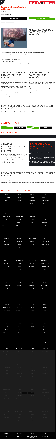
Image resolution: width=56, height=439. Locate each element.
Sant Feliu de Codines (32, 260)
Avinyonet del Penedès (45, 244)
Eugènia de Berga (32, 285)
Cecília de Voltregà (19, 235)
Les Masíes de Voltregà (6, 301)
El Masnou (32, 348)
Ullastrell (32, 307)
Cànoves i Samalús (45, 197)
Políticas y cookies (45, 436)
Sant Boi (45, 238)
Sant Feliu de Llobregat (19, 260)
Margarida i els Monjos (6, 310)
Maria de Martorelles (6, 307)
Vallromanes (32, 291)
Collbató (6, 348)
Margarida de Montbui (19, 310)
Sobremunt (32, 310)
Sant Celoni (45, 304)
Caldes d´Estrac (19, 247)
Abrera (32, 323)
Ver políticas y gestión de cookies (28, 390)
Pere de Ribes (45, 250)
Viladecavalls (6, 244)
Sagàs (19, 332)
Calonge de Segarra (6, 213)
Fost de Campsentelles (45, 266)
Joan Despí (19, 197)
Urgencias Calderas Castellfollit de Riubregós (32, 437)
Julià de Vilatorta (32, 203)
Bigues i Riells (32, 433)
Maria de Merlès (19, 316)
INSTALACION (6, 136)
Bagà (19, 209)
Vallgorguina (7, 294)
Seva (6, 313)
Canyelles (32, 197)
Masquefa (32, 279)
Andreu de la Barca (19, 225)
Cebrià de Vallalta (19, 238)
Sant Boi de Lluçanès (32, 238)
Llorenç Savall (32, 257)
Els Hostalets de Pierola (45, 348)
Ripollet (32, 222)
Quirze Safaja (6, 269)
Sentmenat (19, 338)
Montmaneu (19, 342)
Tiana (6, 282)
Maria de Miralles (6, 316)
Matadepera (19, 279)
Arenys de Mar (19, 433)
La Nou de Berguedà (6, 266)
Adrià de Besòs (45, 225)
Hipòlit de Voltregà (45, 247)
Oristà (32, 313)
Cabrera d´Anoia (19, 436)
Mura (45, 219)
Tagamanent (45, 326)
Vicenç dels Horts (32, 235)
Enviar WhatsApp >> (41, 18)
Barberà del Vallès (32, 206)
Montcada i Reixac (32, 345)
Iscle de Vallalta (32, 216)
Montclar (19, 345)
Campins (45, 209)
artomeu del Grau (6, 241)
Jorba (6, 342)
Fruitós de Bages (32, 266)
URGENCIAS (19, 136)
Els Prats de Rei (45, 279)
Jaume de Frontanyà (19, 216)
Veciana (19, 291)
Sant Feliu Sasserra (19, 250)
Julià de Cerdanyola (6, 197)
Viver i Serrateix (32, 316)
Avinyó (6, 247)
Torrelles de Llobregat (45, 335)
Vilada (32, 272)
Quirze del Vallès (19, 269)
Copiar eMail (45, 127)
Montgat (45, 342)
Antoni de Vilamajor (45, 222)
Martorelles (6, 288)
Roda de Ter (19, 222)
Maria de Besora (6, 338)
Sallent (6, 228)
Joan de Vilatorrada (6, 216)
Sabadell (19, 263)
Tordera (19, 323)
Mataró (19, 228)
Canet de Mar (19, 200)
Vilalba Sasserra (6, 291)
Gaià (32, 338)
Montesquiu (6, 345)
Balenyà (6, 209)
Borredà (6, 329)
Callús (19, 213)
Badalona (32, 244)
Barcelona (6, 194)
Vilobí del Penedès (45, 316)
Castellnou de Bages (6, 332)
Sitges (45, 310)
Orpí (19, 313)
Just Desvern (6, 260)
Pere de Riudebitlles (32, 250)
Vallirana (45, 291)
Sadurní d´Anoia (6, 235)
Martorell (19, 288)
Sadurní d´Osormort (32, 263)
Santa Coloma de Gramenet (45, 285)
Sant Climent (32, 304)
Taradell (19, 326)
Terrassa (19, 282)
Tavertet (45, 323)
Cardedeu (45, 203)
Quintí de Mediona (45, 269)
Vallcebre (19, 294)
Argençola (45, 329)
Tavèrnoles (6, 326)
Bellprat (6, 436)
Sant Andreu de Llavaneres (6, 225)
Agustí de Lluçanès (32, 225)
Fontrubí (45, 338)
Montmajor (32, 342)
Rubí (6, 222)
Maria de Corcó (19, 307)
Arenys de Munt (6, 433)
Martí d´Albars (19, 257)
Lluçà (32, 332)
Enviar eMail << (33, 127)
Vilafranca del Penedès (45, 241)
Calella (45, 213)
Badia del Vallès (32, 228)
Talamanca (32, 326)
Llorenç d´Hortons (45, 257)
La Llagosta (19, 266)
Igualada (45, 345)
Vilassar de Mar (32, 194)
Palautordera (6, 263)
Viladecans (19, 244)
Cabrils (32, 209)
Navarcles (32, 219)
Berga (45, 433)
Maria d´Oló (45, 307)
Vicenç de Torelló (45, 235)
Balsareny (45, 206)
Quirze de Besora (32, 269)
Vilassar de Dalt (45, 228)
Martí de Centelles (6, 257)
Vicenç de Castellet (32, 200)
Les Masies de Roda (19, 301)
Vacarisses (45, 294)
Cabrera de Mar (32, 241)
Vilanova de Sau (45, 288)
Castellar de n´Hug (6, 279)
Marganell (32, 288)
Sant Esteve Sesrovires (45, 260)
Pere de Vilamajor (6, 203)
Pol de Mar (6, 272)
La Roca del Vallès (6, 304)
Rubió (6, 219)
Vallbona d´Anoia (32, 294)
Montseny (19, 194)
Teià (32, 282)
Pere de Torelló (19, 203)
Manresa (19, 219)
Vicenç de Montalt (6, 238)
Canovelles (6, 200)
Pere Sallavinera (19, 272)
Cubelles (6, 323)
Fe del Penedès (45, 282)
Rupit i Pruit (45, 216)
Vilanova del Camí (19, 241)
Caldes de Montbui (7, 250)
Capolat (6, 206)
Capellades (19, 206)
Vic (45, 272)
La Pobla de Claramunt (45, 263)
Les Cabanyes (45, 301)
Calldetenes (32, 213)
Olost (19, 335)
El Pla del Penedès (19, 348)
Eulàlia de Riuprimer (19, 285)
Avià (19, 329)
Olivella (32, 335)
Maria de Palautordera (45, 313)
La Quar (19, 304)
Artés (32, 329)
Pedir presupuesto (14, 18)
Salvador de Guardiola (45, 200)
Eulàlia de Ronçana (6, 285)
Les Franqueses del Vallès (32, 301)
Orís (45, 332)
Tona (45, 194)
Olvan (6, 335)
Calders (32, 247)
